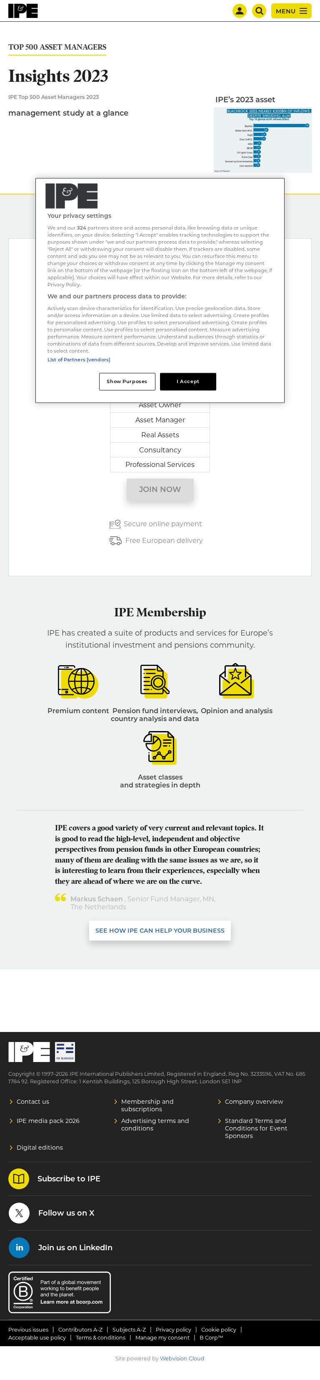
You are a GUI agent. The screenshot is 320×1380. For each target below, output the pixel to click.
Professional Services (160, 465)
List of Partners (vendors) (79, 360)
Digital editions (40, 1147)
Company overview (254, 1101)
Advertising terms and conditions (155, 1124)
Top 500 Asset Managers (57, 47)
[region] (160, 291)
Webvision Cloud (182, 1358)
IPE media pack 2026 (48, 1121)
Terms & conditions (100, 1338)
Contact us (33, 1101)
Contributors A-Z (80, 1330)
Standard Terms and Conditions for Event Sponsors (256, 1128)
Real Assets (160, 435)
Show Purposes (127, 381)
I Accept (188, 381)
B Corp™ (211, 1338)
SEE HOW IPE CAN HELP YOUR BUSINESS (160, 930)
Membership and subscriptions (147, 1105)
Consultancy (160, 450)
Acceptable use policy (37, 1338)
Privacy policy (173, 1330)
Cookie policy (218, 1330)
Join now (160, 489)
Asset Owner (160, 405)
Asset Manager (160, 420)
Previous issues (28, 1330)
